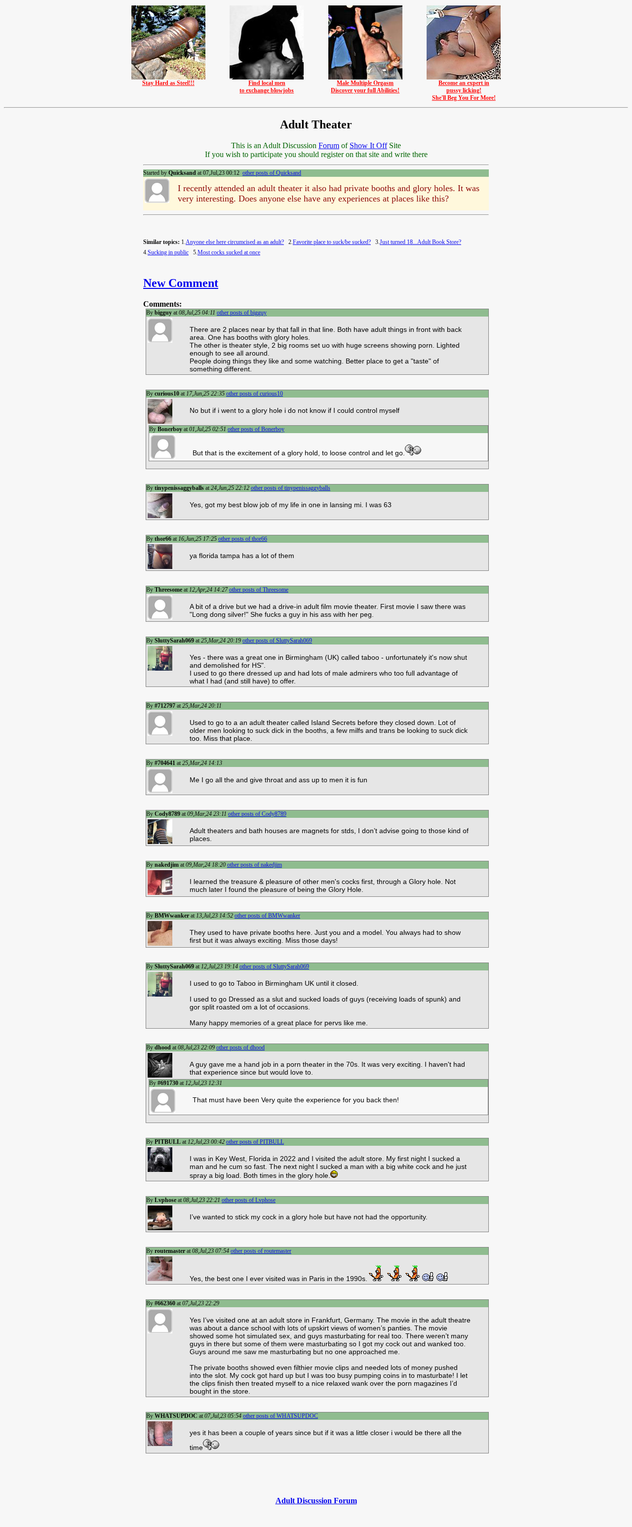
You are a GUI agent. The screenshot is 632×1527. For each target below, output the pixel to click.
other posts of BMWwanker (267, 915)
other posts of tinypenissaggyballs (290, 487)
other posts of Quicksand (271, 172)
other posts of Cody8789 (257, 813)
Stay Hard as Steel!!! (168, 83)
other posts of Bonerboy (256, 429)
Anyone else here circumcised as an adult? (235, 242)
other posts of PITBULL (255, 1141)
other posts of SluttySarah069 (277, 640)
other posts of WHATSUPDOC (280, 1415)
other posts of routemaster (261, 1250)
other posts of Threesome (258, 589)
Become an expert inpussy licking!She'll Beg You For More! (464, 90)
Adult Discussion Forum (316, 1500)
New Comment (180, 283)
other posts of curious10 (254, 393)
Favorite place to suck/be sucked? (332, 242)
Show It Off (368, 145)
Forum (328, 145)
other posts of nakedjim (254, 864)
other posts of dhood (240, 1047)
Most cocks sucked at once (229, 252)
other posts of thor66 (242, 538)
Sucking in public (168, 252)
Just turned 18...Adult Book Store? (420, 242)
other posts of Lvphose (249, 1200)
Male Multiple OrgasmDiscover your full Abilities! (365, 87)
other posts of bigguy (242, 312)
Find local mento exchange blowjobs (266, 87)
